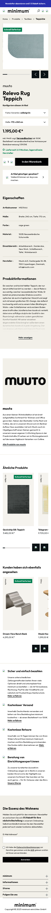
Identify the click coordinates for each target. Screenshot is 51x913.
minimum (7, 875)
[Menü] (4, 11)
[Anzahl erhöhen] (12, 162)
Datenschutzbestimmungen (28, 847)
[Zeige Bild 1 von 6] (5, 74)
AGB (32, 850)
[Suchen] (37, 11)
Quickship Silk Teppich (14, 529)
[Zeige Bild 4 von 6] (18, 74)
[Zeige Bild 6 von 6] (27, 74)
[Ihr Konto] (42, 11)
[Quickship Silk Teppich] (18, 499)
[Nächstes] (44, 74)
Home (5, 19)
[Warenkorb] (46, 11)
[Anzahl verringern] (5, 162)
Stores (6, 888)
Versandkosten (24, 138)
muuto (7, 86)
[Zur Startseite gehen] (17, 11)
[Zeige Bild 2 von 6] (9, 74)
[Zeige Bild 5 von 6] (23, 74)
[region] (25, 51)
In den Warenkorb (32, 161)
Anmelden (25, 859)
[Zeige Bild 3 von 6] (14, 74)
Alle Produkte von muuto (14, 444)
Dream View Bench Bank (15, 633)
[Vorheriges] (35, 74)
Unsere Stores (14, 783)
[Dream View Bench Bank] (18, 603)
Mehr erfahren (15, 696)
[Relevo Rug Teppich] (25, 46)
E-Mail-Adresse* (10, 834)
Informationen (10, 882)
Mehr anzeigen (25, 337)
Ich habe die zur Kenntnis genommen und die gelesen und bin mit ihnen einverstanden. (27, 850)
